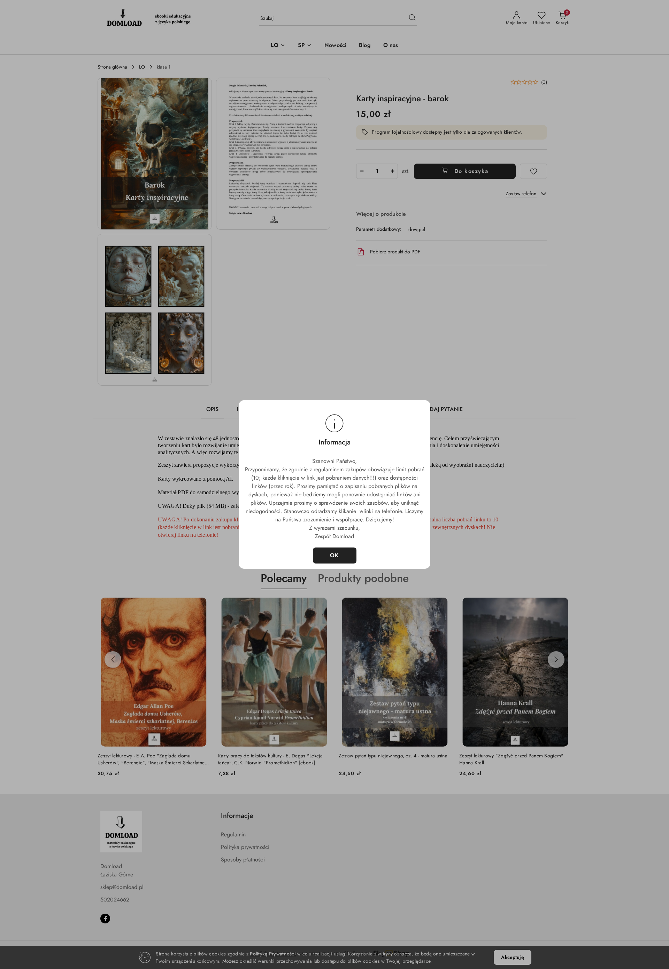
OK (334, 555)
